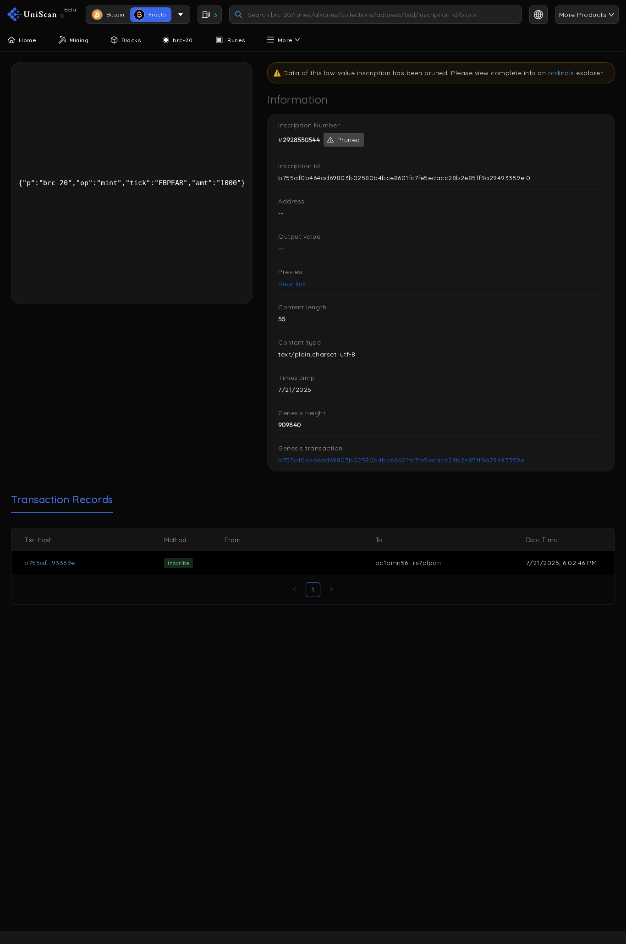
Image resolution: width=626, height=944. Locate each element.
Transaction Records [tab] (62, 499)
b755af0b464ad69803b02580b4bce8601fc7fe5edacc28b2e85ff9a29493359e (401, 460)
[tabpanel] (313, 566)
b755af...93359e (49, 563)
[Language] (538, 14)
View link (292, 284)
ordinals (561, 73)
